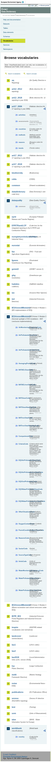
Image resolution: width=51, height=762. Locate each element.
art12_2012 (17, 89)
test (13, 707)
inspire (15, 627)
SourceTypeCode (24, 555)
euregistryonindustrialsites (20, 237)
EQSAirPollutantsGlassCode (24, 460)
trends (21, 148)
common (16, 185)
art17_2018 (17, 164)
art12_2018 (17, 98)
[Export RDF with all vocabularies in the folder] (45, 109)
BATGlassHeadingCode (24, 407)
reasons (22, 142)
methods (22, 135)
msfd (14, 675)
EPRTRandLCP (19, 226)
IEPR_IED (16, 616)
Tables (5, 28)
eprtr (14, 217)
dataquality (17, 200)
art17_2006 (17, 106)
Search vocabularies (14, 73)
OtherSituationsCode (24, 512)
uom (14, 713)
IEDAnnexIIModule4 (20, 605)
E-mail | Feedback (9, 754)
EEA (13, 2)
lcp (13, 666)
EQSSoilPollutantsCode (24, 481)
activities (22, 115)
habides (15, 284)
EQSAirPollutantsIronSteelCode (24, 472)
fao (13, 252)
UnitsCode (22, 561)
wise (14, 720)
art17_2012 (17, 155)
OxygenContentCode (24, 524)
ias (13, 293)
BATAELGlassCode (24, 370)
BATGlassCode (24, 398)
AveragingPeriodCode (24, 363)
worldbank (17, 728)
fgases (15, 260)
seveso (15, 698)
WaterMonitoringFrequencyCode (24, 570)
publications (17, 692)
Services (6, 45)
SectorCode (23, 549)
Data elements (8, 32)
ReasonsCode (24, 538)
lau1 (14, 645)
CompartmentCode (24, 436)
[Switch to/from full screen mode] (36, 5)
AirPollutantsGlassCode (24, 335)
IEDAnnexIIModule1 (20, 308)
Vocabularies (8, 41)
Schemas (6, 36)
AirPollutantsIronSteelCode (24, 350)
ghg (13, 275)
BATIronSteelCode (24, 418)
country (21, 737)
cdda (14, 179)
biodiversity (17, 173)
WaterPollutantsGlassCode (24, 578)
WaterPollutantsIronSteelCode (24, 590)
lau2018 (15, 657)
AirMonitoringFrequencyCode (24, 327)
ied (13, 299)
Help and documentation (12, 20)
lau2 (14, 651)
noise (14, 683)
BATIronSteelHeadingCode (24, 426)
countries (22, 129)
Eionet (13, 15)
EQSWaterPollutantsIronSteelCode (24, 501)
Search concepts (31, 73)
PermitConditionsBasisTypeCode (24, 530)
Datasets (6, 24)
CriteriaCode (23, 444)
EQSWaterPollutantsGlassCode (24, 489)
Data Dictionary (21, 15)
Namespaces (8, 49)
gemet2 (15, 269)
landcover (16, 636)
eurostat (16, 245)
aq (13, 80)
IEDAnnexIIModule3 (20, 316)
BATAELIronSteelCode (24, 385)
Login (32, 5)
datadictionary (18, 192)
